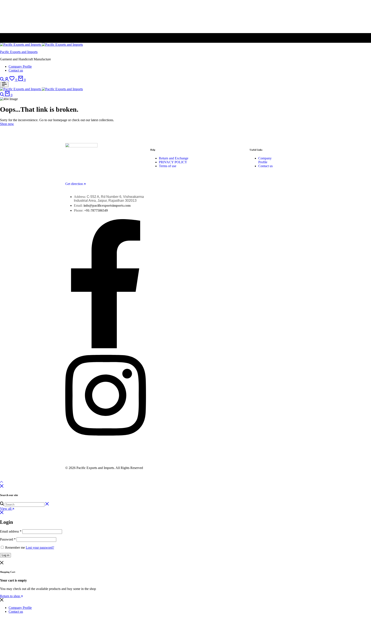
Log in (5, 555)
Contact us (16, 70)
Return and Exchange (173, 158)
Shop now (7, 124)
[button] (13, 80)
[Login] (7, 80)
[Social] (105, 347)
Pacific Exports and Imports (19, 52)
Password (8, 539)
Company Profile (20, 66)
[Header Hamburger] (4, 84)
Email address (10, 531)
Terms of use (167, 166)
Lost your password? (40, 547)
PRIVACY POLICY (173, 162)
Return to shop (10, 596)
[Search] (2, 80)
